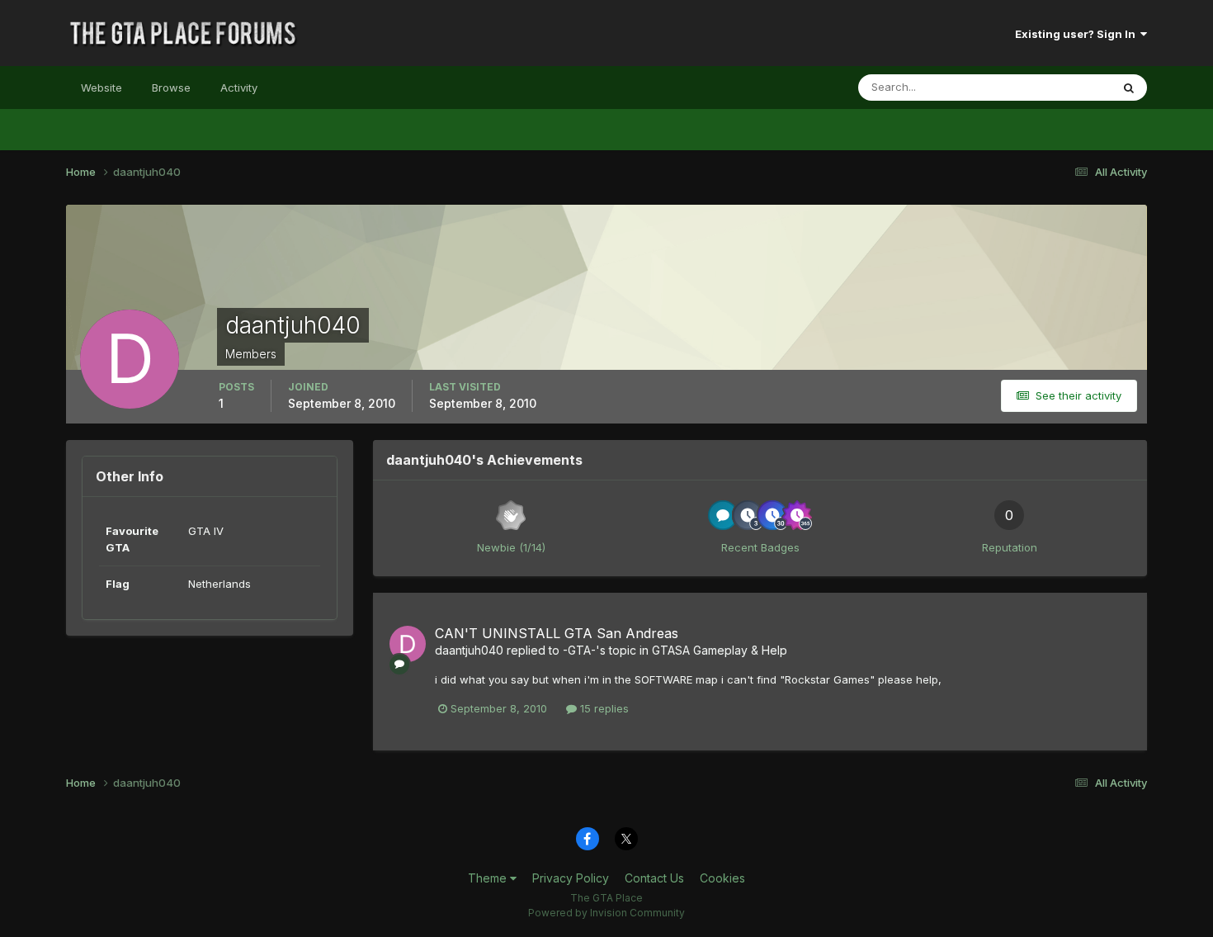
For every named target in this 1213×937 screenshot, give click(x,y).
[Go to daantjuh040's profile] (407, 644)
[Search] (1129, 87)
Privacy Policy (570, 878)
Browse (171, 87)
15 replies (603, 708)
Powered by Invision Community (606, 912)
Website (101, 87)
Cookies (722, 878)
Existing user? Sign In (1077, 33)
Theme (489, 878)
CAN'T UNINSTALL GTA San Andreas (556, 633)
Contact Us (654, 878)
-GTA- (579, 650)
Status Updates (1050, 87)
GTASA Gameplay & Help (719, 650)
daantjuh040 (469, 650)
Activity (238, 87)
